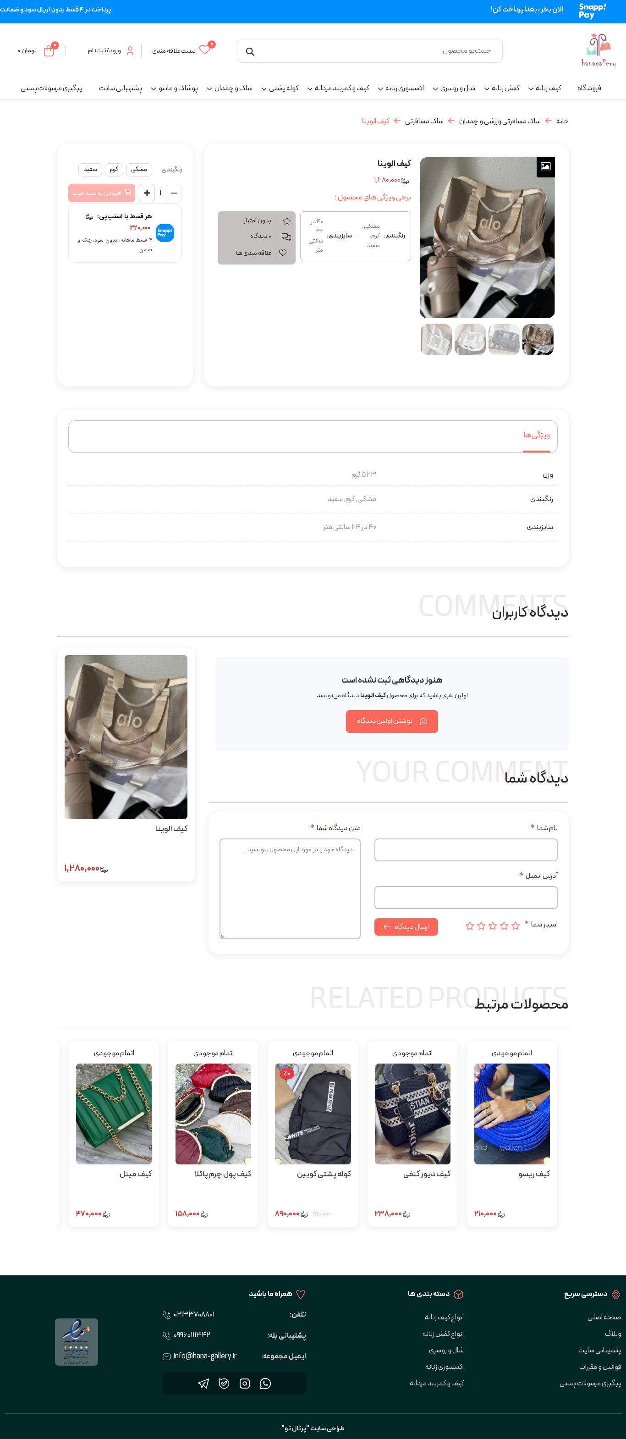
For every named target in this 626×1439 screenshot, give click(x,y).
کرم (114, 169)
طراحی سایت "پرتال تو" (313, 1428)
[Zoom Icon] (546, 167)
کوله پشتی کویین (324, 1174)
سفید (90, 169)
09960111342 (192, 1335)
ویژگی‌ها (536, 435)
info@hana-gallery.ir (205, 1356)
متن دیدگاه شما (335, 828)
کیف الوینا (171, 829)
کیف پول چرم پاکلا (222, 1174)
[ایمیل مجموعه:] (166, 1357)
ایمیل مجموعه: (283, 1356)
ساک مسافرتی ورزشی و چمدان (500, 121)
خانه (562, 121)
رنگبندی (171, 170)
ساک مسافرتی (424, 121)
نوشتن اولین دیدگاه (384, 721)
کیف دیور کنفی (426, 1174)
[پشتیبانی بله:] (166, 1335)
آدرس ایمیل (538, 876)
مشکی (139, 169)
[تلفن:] (166, 1315)
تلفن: (298, 1314)
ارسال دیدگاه (411, 927)
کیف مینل (136, 1174)
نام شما (544, 828)
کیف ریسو (534, 1174)
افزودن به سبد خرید (96, 193)
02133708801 (194, 1314)
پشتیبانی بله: (286, 1335)
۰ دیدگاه (260, 236)
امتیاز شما (541, 924)
